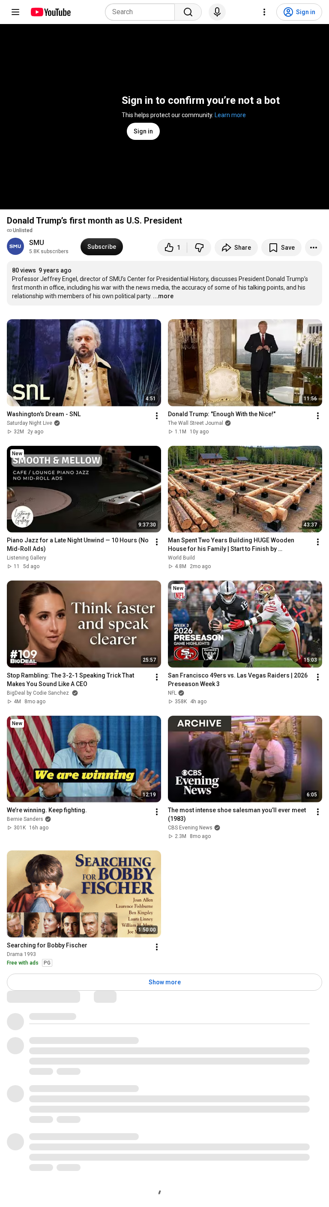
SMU (36, 243)
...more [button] (163, 296)
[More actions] (313, 247)
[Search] (188, 12)
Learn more (230, 115)
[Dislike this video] (199, 247)
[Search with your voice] (217, 12)
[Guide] (15, 12)
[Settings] (264, 12)
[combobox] (142, 12)
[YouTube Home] (50, 12)
